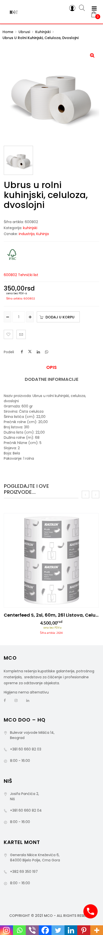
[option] (51, 575)
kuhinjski (42, 31)
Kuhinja (42, 233)
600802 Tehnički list (21, 274)
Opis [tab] (51, 367)
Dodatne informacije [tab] (51, 379)
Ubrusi (24, 31)
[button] (92, 55)
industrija (26, 233)
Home (7, 31)
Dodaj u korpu (60, 317)
